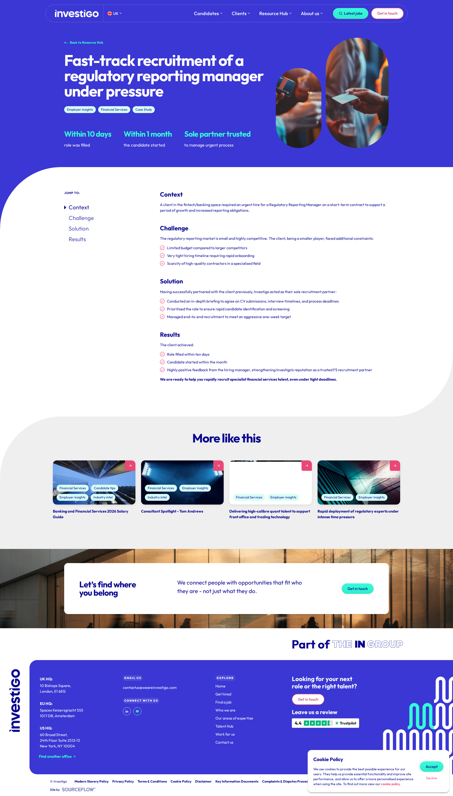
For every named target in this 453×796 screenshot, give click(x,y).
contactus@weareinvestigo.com (150, 687)
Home (220, 686)
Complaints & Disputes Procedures (288, 781)
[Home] (77, 13)
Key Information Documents (236, 781)
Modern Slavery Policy (92, 781)
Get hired (223, 694)
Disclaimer (203, 781)
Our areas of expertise (234, 718)
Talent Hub (224, 726)
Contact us (224, 742)
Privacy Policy (123, 781)
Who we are (225, 710)
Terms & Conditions (152, 781)
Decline (431, 778)
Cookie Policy (181, 781)
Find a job (223, 702)
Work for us (225, 734)
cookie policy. (391, 784)
